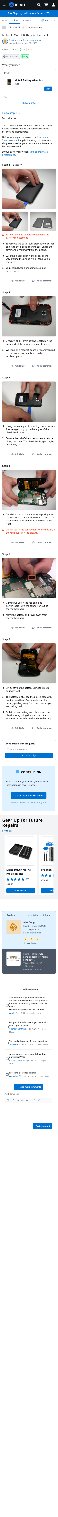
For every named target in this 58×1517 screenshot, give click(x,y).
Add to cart (20, 890)
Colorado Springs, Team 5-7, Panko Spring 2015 (35, 957)
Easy (26, 56)
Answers (27, 20)
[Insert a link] (22, 1100)
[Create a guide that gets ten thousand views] (37, 939)
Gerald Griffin (15, 1076)
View (48, 88)
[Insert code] (17, 1100)
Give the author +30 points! (30, 795)
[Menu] (4, 4)
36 (23, 49)
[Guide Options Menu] (54, 20)
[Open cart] (46, 5)
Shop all (7, 830)
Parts (4, 20)
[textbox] (28, 1112)
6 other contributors (32, 40)
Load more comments (30, 1086)
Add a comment (29, 742)
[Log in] (53, 5)
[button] (39, 5)
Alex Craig (13, 40)
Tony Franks (14, 1044)
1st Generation (35, 27)
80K (7, 49)
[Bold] (8, 1100)
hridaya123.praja (17, 1060)
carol (11, 1013)
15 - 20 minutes (12, 56)
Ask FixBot (20, 280)
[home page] (17, 4)
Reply (32, 1013)
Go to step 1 (10, 113)
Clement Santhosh (18, 1028)
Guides (15, 20)
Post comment (42, 1126)
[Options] (4, 27)
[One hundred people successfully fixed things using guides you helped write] (25, 939)
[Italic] (13, 1100)
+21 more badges (30, 943)
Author (10, 915)
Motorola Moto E (16, 27)
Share (39, 1013)
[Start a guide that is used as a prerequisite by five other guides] (31, 939)
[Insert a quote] (27, 1100)
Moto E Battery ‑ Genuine (29, 80)
